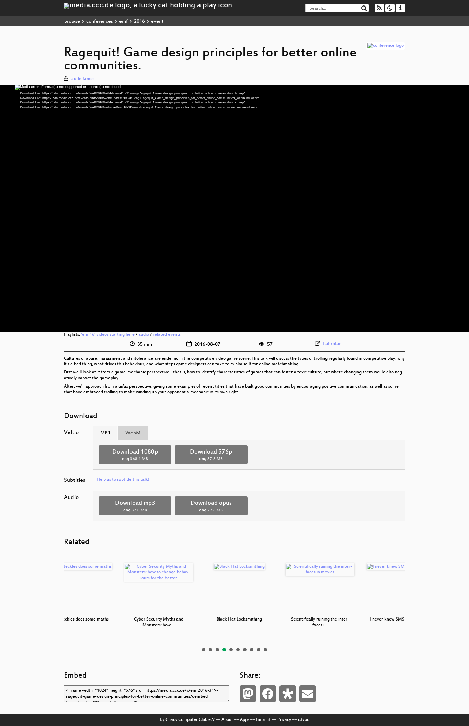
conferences (99, 21)
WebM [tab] (132, 433)
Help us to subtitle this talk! (122, 479)
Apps (244, 719)
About (227, 719)
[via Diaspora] (287, 693)
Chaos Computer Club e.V (190, 719)
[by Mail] (307, 693)
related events (167, 334)
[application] (234, 208)
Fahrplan (332, 344)
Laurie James (81, 79)
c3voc (303, 719)
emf (123, 21)
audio (143, 334)
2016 (139, 21)
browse (72, 21)
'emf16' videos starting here (108, 334)
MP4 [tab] (105, 433)
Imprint (263, 719)
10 (265, 649)
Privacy (284, 719)
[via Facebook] (268, 693)
